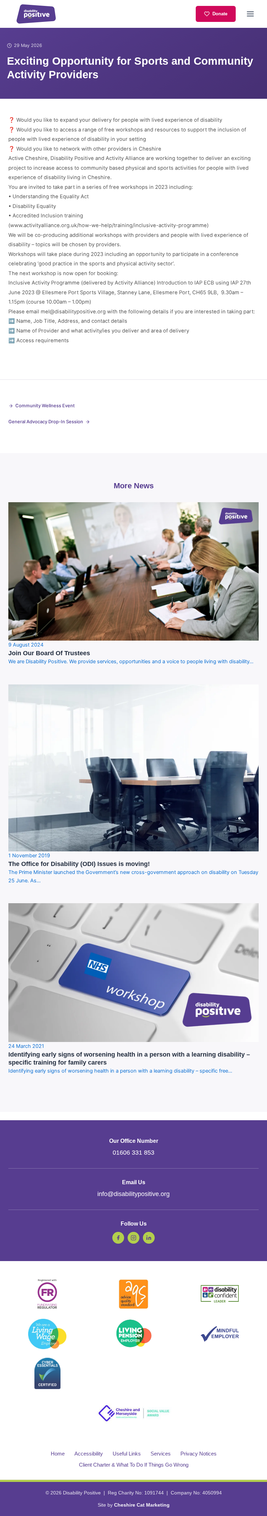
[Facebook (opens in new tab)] (118, 1238)
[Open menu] (250, 14)
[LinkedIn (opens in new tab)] (149, 1238)
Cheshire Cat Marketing (142, 1505)
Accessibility (88, 1454)
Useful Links (127, 1454)
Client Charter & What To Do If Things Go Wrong (133, 1465)
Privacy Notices (198, 1454)
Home (58, 1454)
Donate (219, 13)
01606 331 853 (133, 1152)
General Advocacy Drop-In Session (45, 421)
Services (161, 1454)
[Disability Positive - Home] (36, 14)
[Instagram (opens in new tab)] (133, 1238)
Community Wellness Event (45, 405)
